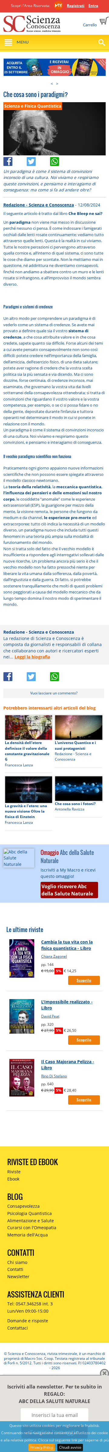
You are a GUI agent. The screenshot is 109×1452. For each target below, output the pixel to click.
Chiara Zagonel (54, 956)
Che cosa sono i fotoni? (75, 803)
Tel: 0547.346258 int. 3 (30, 1304)
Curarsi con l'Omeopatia (31, 1227)
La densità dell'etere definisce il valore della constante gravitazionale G (27, 751)
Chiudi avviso (70, 1447)
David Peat (50, 1016)
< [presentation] (52, 83)
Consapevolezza (23, 1206)
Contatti (15, 1269)
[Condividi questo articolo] (15, 160)
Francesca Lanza (19, 765)
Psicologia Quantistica (29, 1213)
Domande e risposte (27, 1321)
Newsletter (18, 1276)
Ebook (13, 1179)
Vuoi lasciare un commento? (54, 693)
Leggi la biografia (32, 657)
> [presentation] (57, 83)
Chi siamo (17, 1262)
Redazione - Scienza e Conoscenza (38, 205)
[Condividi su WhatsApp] (61, 160)
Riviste (14, 1171)
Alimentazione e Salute (30, 1220)
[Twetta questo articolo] (38, 160)
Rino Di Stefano (54, 1076)
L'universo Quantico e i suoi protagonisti (75, 745)
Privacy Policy (41, 1447)
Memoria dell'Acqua (27, 1235)
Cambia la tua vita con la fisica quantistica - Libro (67, 945)
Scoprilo (84, 980)
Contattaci (17, 1328)
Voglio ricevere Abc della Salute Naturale (67, 890)
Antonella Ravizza (69, 809)
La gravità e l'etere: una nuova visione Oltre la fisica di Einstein (26, 811)
